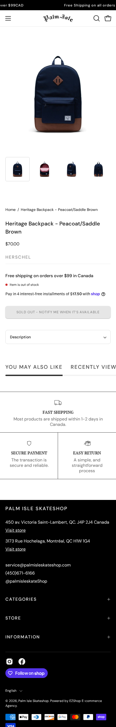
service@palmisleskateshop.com (38, 565)
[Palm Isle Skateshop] (58, 18)
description (20, 337)
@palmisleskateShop (26, 581)
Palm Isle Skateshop (33, 701)
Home (10, 209)
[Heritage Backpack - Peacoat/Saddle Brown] (17, 169)
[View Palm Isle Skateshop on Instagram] (9, 662)
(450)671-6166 (20, 573)
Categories (21, 599)
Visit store (15, 530)
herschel (18, 257)
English (11, 690)
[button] (96, 18)
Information (22, 637)
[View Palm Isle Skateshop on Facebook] (22, 662)
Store (13, 618)
